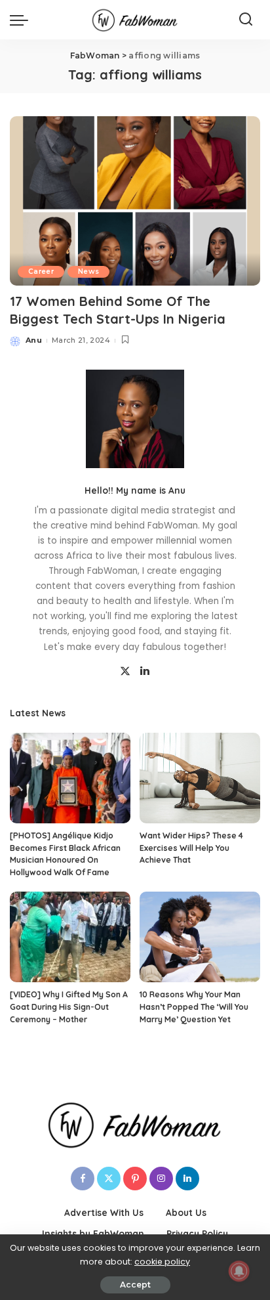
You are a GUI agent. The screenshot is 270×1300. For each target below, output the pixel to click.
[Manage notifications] (239, 1271)
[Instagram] (161, 1178)
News (88, 271)
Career (41, 271)
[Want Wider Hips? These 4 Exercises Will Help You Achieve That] (200, 778)
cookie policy (162, 1261)
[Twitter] (125, 671)
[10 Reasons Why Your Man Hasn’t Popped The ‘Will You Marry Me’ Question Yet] (200, 937)
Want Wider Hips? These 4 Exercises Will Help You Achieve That (191, 848)
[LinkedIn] (145, 671)
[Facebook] (82, 1178)
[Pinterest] (135, 1178)
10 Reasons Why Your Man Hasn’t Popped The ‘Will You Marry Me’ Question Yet (194, 1006)
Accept (135, 1284)
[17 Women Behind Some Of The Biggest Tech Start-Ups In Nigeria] (135, 201)
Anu (34, 340)
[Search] (246, 19)
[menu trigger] (22, 19)
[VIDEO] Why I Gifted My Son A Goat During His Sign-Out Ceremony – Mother (69, 1006)
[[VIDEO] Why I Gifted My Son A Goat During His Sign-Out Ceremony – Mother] (70, 937)
